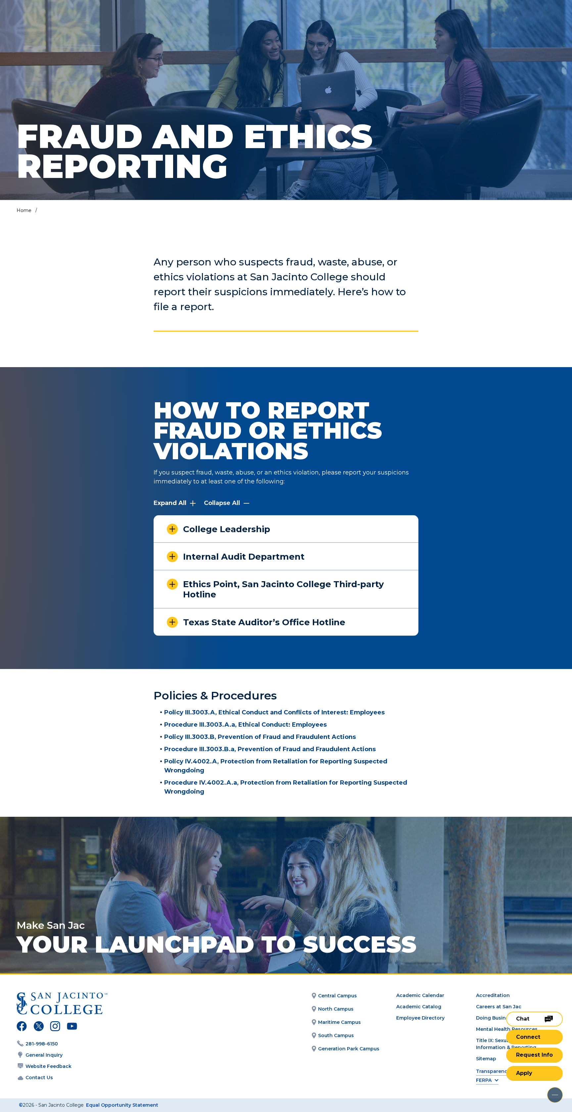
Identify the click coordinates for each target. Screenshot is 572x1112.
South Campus (336, 1035)
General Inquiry (44, 1055)
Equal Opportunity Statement (122, 1105)
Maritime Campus (339, 1022)
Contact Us (39, 1078)
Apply (524, 1073)
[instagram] (55, 1027)
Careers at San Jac (498, 1007)
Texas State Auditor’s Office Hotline (264, 622)
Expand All (171, 503)
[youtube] (71, 1027)
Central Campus (337, 996)
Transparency (493, 1071)
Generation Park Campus (348, 1049)
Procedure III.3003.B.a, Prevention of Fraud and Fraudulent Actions (270, 749)
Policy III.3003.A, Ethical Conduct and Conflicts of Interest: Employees (274, 712)
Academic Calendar (420, 995)
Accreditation (493, 995)
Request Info (534, 1055)
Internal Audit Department (244, 556)
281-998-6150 (41, 1044)
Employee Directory (420, 1018)
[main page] (54, 23)
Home (24, 210)
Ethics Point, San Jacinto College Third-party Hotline (283, 589)
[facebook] (22, 1027)
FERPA (484, 1080)
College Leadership (226, 529)
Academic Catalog (418, 1007)
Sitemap (486, 1059)
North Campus (336, 1009)
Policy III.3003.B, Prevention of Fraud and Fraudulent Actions (260, 737)
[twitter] (38, 1027)
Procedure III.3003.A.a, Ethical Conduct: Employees (245, 724)
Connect (528, 1037)
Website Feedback (48, 1066)
